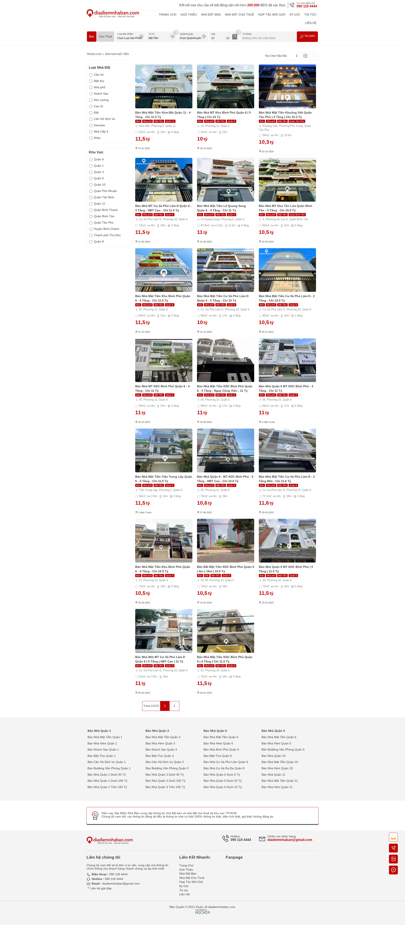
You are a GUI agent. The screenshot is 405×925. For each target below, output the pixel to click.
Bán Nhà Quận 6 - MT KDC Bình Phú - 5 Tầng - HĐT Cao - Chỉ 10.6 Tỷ (225, 479)
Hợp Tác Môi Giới (271, 14)
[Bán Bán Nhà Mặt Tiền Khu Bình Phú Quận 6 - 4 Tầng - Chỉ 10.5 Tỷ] (163, 541)
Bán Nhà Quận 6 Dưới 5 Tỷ (222, 774)
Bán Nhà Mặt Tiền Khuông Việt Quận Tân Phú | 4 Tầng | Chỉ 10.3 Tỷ (285, 115)
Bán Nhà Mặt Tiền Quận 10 (280, 762)
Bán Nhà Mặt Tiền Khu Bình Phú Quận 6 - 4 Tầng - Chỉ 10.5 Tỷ (162, 569)
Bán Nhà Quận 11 (273, 774)
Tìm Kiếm (309, 36)
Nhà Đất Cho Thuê (239, 14)
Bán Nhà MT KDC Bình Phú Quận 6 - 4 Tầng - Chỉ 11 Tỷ (162, 388)
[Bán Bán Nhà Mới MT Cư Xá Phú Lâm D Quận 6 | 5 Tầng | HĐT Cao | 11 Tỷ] (163, 631)
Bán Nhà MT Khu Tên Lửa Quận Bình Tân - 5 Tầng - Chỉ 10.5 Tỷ (285, 208)
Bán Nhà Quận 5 (273, 730)
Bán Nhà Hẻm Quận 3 (160, 743)
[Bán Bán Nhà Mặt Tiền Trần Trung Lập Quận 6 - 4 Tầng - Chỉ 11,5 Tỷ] (163, 450)
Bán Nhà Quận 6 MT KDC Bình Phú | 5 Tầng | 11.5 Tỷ (286, 569)
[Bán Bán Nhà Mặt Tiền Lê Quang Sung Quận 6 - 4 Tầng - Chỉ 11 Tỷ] (225, 180)
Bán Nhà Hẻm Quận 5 (276, 743)
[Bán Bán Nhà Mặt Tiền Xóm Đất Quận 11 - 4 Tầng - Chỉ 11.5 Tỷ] (163, 86)
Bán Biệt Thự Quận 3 (160, 755)
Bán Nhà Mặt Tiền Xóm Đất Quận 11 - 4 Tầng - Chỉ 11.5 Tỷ (163, 115)
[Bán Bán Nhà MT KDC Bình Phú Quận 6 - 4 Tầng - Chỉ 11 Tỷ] (163, 360)
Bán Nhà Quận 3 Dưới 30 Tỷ (165, 774)
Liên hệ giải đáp (100, 888)
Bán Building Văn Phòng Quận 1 (109, 768)
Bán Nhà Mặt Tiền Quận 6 (221, 737)
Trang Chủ (167, 14)
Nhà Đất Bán (211, 14)
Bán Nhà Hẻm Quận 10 (277, 768)
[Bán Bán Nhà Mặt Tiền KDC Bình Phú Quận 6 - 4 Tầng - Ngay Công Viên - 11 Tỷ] (225, 360)
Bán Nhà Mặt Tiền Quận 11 (280, 780)
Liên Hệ (310, 23)
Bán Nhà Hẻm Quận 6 (218, 743)
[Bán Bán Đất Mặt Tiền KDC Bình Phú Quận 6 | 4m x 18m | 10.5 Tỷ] (225, 541)
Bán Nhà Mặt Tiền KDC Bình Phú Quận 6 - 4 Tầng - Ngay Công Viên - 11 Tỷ (224, 388)
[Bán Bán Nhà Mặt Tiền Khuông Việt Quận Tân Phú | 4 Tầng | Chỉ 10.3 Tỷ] (287, 86)
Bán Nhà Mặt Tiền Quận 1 (105, 737)
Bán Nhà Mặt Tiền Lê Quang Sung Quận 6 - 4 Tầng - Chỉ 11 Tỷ (221, 208)
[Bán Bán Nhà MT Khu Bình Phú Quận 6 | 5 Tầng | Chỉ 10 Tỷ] (225, 86)
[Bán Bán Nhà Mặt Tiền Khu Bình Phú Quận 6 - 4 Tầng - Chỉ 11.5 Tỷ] (163, 270)
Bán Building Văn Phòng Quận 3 (167, 768)
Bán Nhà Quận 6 (215, 730)
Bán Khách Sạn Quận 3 (161, 749)
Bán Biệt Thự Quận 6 (218, 755)
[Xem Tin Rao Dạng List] (314, 55)
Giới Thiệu (189, 14)
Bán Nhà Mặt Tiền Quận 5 (279, 737)
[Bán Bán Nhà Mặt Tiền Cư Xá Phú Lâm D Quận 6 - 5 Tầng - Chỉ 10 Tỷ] (225, 270)
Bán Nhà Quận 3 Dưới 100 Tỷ (165, 780)
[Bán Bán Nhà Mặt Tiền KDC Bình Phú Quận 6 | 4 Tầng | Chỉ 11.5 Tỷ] (225, 631)
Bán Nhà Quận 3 (157, 730)
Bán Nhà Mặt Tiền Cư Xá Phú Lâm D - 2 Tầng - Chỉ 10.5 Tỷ (287, 298)
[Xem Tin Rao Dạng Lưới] (305, 55)
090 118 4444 (307, 6)
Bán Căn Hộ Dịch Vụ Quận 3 (165, 762)
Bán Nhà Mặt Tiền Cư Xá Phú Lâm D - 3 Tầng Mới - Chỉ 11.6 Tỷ (287, 479)
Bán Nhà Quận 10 (274, 755)
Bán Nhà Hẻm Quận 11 (277, 787)
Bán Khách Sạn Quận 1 (103, 749)
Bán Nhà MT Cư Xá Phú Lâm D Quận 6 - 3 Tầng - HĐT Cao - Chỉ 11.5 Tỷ (163, 208)
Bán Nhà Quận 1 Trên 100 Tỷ (107, 787)
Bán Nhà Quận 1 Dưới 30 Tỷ (107, 774)
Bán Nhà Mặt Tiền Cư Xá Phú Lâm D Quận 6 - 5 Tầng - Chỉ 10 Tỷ (222, 298)
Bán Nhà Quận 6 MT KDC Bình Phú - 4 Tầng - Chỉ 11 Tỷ (286, 388)
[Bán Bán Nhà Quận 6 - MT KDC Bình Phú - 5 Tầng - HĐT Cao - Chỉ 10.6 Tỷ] (225, 450)
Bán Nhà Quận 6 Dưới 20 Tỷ (223, 780)
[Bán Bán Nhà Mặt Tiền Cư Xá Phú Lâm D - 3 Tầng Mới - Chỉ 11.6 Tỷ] (287, 450)
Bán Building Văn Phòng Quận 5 (283, 749)
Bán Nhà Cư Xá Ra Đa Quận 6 (224, 768)
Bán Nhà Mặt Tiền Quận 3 (163, 737)
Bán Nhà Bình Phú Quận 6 (221, 749)
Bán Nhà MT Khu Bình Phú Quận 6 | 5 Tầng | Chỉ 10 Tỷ (224, 115)
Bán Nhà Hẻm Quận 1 (102, 743)
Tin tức (310, 14)
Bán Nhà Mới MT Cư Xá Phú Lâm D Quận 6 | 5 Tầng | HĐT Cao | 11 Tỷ (160, 659)
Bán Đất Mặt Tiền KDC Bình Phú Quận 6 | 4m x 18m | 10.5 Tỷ (225, 569)
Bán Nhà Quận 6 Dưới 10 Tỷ (223, 787)
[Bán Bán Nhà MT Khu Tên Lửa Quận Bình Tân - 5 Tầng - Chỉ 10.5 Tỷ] (287, 180)
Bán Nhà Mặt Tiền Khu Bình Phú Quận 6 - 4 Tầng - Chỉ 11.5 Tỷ (162, 298)
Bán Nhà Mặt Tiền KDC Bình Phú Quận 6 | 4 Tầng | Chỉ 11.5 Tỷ (224, 659)
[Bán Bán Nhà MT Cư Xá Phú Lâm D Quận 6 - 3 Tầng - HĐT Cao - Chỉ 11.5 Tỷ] (163, 180)
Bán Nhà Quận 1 (99, 730)
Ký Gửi (295, 14)
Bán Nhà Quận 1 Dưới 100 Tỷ (107, 780)
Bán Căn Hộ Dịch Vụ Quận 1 (107, 762)
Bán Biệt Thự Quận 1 (102, 755)
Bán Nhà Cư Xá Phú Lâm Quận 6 (226, 762)
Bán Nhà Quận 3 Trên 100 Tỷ (165, 787)
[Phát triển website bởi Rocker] (202, 907)
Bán (91, 36)
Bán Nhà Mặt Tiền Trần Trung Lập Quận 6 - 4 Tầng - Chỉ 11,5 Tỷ (163, 479)
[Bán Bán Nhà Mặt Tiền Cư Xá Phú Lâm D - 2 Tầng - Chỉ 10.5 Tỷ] (287, 270)
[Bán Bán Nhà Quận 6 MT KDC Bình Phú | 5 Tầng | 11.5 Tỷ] (287, 541)
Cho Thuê (105, 36)
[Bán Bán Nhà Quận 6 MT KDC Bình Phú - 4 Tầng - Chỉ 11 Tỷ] (287, 360)
